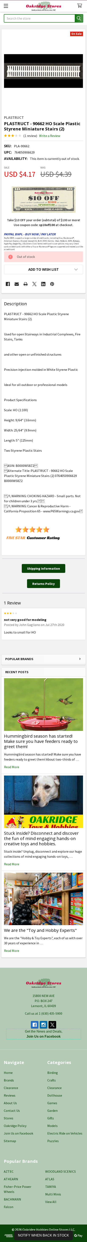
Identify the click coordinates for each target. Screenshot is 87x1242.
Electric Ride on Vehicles (64, 1133)
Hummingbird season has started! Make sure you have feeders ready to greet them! (41, 741)
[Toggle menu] (6, 6)
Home (8, 1073)
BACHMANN (12, 1199)
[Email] (16, 284)
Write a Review (49, 136)
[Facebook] (8, 284)
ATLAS (49, 1179)
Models (52, 1126)
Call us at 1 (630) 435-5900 (43, 1013)
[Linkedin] (43, 284)
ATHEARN (11, 1179)
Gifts (50, 1118)
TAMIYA (50, 1186)
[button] (43, 269)
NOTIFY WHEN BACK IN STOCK (43, 1235)
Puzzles (53, 1141)
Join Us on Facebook (18, 1133)
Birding (52, 1073)
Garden (52, 1110)
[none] (43, 71)
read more (11, 767)
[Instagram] (43, 1025)
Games (52, 1103)
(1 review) (30, 136)
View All (50, 1202)
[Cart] (80, 6)
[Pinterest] (52, 284)
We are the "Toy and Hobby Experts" (40, 930)
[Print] (25, 284)
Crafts (51, 1080)
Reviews (9, 1095)
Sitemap (10, 1141)
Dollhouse (54, 1095)
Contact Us (12, 1110)
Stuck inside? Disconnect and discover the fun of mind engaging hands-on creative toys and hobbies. (41, 838)
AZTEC (9, 1171)
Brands (9, 1080)
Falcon (8, 1207)
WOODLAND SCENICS (60, 1171)
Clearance (11, 1088)
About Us (10, 1103)
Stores (8, 1118)
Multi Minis (53, 1194)
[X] (34, 284)
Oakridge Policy (15, 1126)
